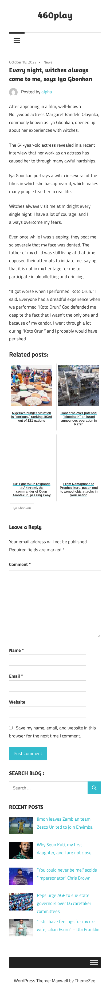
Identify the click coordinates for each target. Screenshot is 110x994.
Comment (20, 564)
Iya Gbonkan (22, 507)
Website (17, 701)
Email (16, 676)
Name (16, 650)
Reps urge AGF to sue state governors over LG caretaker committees (64, 903)
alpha (46, 91)
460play (55, 15)
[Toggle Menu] (94, 962)
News (48, 62)
